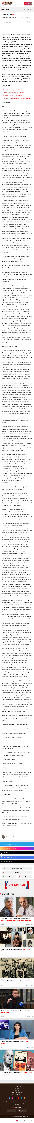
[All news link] (31, 1120)
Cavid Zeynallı (10, 837)
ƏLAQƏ (17, 1088)
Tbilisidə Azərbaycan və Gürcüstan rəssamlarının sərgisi (14, 91)
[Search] (9, 1120)
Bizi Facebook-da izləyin (10, 857)
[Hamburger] (2, 1120)
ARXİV (17, 1090)
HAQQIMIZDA (17, 1086)
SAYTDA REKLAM (17, 1092)
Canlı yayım (27, 3)
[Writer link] (24, 1120)
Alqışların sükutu (12, 95)
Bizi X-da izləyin (8, 861)
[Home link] (17, 1120)
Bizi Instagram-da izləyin (10, 848)
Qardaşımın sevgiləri (17, 98)
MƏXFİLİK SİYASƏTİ (17, 1094)
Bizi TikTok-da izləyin (9, 852)
